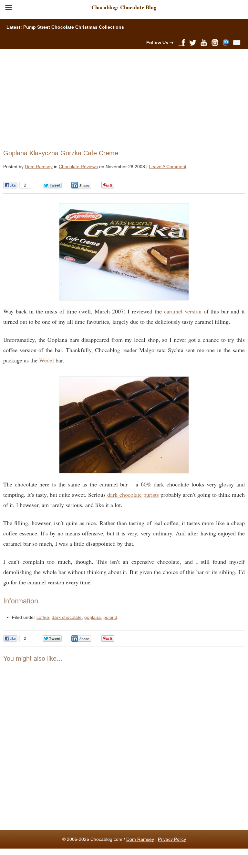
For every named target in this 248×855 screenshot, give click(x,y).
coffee (42, 617)
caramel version (183, 311)
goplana (92, 617)
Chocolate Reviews (78, 166)
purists (151, 494)
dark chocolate (124, 494)
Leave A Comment (167, 166)
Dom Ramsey (39, 166)
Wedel (46, 360)
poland (110, 617)
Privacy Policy (172, 839)
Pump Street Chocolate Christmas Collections (73, 27)
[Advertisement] (121, 98)
